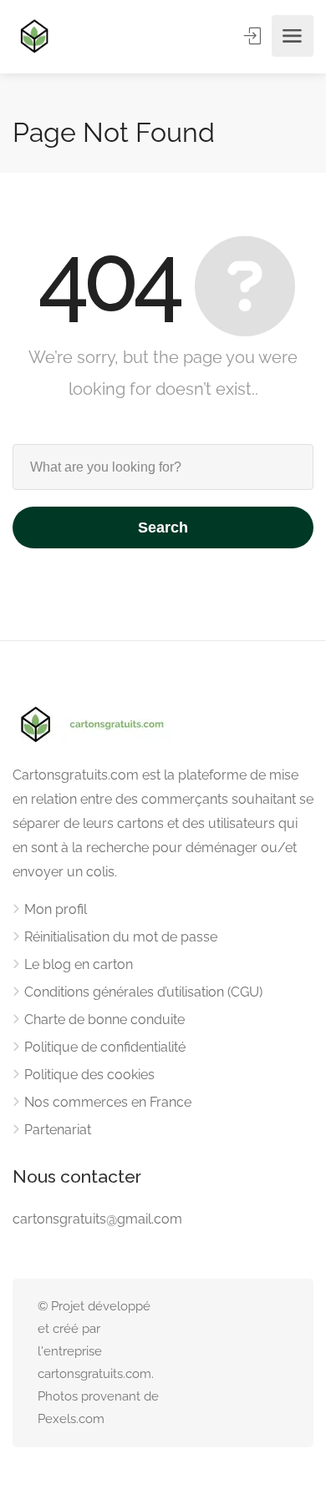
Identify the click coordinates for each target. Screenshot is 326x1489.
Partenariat (57, 1130)
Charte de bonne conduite (104, 1019)
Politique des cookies (89, 1075)
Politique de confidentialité (105, 1047)
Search (163, 527)
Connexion (254, 36)
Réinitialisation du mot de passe (120, 937)
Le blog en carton (78, 964)
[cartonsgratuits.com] (34, 36)
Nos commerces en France (107, 1102)
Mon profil (55, 909)
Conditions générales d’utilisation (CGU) (143, 992)
